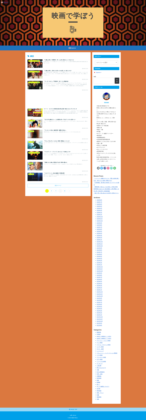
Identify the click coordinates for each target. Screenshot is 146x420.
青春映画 (99, 397)
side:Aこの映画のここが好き (104, 336)
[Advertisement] (58, 98)
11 (64, 191)
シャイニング (100, 351)
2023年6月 (99, 279)
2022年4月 (99, 308)
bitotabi (106, 102)
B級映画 (99, 332)
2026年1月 (99, 214)
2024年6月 (99, 254)
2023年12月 (100, 266)
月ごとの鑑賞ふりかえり (103, 386)
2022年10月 (100, 296)
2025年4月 (99, 233)
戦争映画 (99, 378)
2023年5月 (99, 281)
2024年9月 (99, 248)
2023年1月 (99, 289)
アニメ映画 (99, 342)
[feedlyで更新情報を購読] (114, 168)
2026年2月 (99, 212)
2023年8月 (99, 275)
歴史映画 (99, 390)
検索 (95, 76)
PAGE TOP (73, 409)
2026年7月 (99, 202)
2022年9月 (99, 298)
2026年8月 (99, 200)
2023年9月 (99, 273)
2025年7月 (99, 227)
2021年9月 (99, 323)
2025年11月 (100, 218)
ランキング (99, 363)
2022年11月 (100, 294)
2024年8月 (99, 250)
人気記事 (99, 365)
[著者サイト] (98, 168)
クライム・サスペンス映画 (103, 344)
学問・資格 (99, 374)
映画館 (98, 382)
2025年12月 (100, 216)
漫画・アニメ (100, 393)
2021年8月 (99, 325)
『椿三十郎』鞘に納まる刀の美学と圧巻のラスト (106, 193)
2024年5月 (99, 256)
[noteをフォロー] (111, 168)
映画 (98, 380)
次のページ (58, 185)
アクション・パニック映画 (103, 340)
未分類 (98, 388)
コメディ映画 (100, 347)
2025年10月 (100, 220)
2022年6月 (99, 304)
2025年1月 (99, 239)
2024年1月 (99, 264)
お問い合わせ (73, 415)
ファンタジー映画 (101, 357)
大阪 (98, 370)
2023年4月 (99, 283)
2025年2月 (99, 237)
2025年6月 (99, 229)
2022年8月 (99, 300)
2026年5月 (99, 206)
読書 (98, 395)
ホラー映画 (99, 359)
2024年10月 (100, 246)
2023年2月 (99, 287)
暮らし (98, 384)
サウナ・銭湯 (100, 349)
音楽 (98, 399)
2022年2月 (99, 312)
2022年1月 (99, 315)
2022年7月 (99, 302)
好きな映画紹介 (101, 372)
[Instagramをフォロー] (108, 168)
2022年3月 (99, 310)
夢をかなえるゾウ (101, 367)
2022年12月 (100, 292)
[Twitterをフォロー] (101, 168)
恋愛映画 (99, 376)
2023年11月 (100, 269)
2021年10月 (100, 321)
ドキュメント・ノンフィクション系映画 (107, 353)
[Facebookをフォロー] (104, 168)
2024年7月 (99, 252)
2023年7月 (99, 277)
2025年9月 (99, 223)
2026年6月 (99, 204)
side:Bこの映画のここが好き (104, 338)
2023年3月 (99, 285)
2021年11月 (100, 319)
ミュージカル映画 (101, 361)
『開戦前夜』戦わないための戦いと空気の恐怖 (106, 187)
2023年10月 (100, 271)
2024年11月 (100, 243)
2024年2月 (99, 262)
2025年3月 (99, 235)
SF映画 (98, 334)
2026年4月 (99, 208)
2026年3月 (99, 210)
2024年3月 (99, 260)
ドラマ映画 (99, 355)
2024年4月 (99, 258)
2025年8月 (99, 225)
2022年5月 (99, 306)
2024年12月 (100, 241)
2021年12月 (100, 317)
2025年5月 (99, 231)
